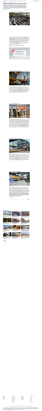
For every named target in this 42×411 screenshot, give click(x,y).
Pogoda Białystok (22, 398)
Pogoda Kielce (13, 402)
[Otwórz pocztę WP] (32, 0)
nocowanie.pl (4, 398)
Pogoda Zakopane (13, 398)
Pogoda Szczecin (13, 400)
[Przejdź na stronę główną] (3, 1)
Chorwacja (31, 397)
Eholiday (3, 399)
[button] (38, 0)
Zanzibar (31, 400)
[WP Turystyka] (7, 0)
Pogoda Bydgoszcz (22, 397)
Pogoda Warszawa (13, 397)
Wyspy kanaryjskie (31, 402)
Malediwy (31, 398)
